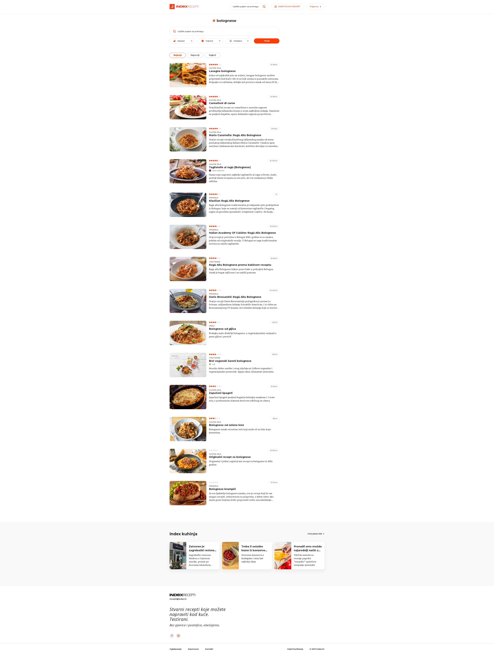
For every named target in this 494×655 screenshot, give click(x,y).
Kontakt (209, 649)
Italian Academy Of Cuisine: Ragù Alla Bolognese (242, 232)
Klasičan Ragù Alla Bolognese (229, 200)
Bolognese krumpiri (222, 489)
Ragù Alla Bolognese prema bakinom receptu (240, 264)
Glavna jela (215, 68)
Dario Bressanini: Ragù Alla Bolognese (235, 296)
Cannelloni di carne (222, 103)
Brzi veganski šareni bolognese (230, 360)
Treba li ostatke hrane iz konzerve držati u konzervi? (253, 550)
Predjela (213, 198)
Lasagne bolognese (222, 71)
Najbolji (178, 55)
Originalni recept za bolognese (230, 457)
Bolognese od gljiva (222, 328)
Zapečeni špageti (221, 393)
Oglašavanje (176, 649)
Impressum (193, 649)
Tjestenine (214, 262)
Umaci (212, 326)
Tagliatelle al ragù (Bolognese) (230, 167)
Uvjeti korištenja (295, 649)
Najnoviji (195, 55)
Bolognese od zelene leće (226, 425)
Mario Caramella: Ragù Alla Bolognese (235, 135)
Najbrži (212, 55)
